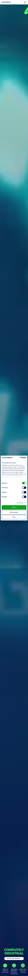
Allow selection (14, 512)
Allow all (14, 507)
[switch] (24, 487)
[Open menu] (25, 2)
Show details (20, 502)
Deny (14, 517)
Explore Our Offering (13, 958)
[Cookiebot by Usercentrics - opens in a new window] (20, 458)
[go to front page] (6, 2)
